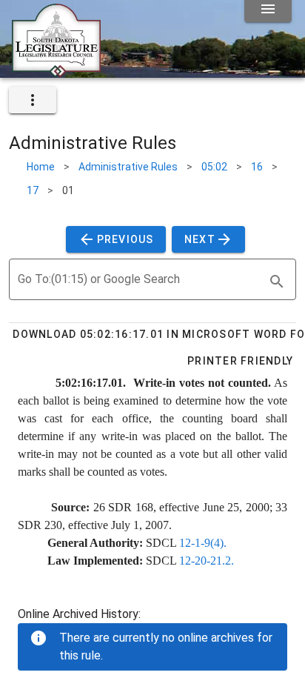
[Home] (56, 72)
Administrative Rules (128, 167)
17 (32, 190)
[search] (277, 281)
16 (257, 167)
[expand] (32, 100)
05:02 (214, 167)
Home (41, 167)
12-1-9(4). (203, 542)
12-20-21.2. (206, 560)
